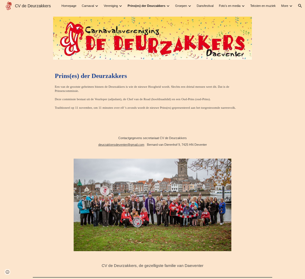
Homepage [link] (68, 5)
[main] (152, 97)
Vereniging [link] (111, 5)
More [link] (284, 5)
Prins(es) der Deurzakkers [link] (146, 5)
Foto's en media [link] (229, 5)
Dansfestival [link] (205, 5)
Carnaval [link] (88, 5)
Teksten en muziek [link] (263, 5)
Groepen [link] (181, 5)
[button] (300, 6)
